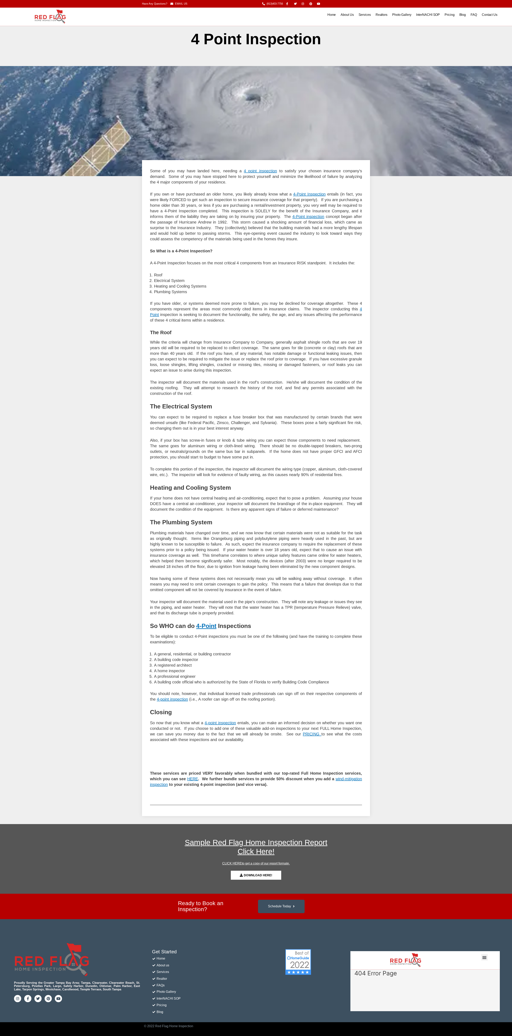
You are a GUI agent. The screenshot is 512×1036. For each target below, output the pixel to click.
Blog (462, 14)
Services (365, 14)
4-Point (206, 626)
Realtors (381, 14)
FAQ (474, 14)
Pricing (449, 14)
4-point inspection (172, 699)
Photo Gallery (401, 14)
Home (331, 14)
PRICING (312, 734)
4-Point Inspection (309, 194)
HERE (192, 779)
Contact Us (489, 14)
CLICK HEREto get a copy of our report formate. (256, 863)
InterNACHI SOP (428, 14)
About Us (347, 14)
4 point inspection (260, 171)
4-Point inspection (308, 216)
